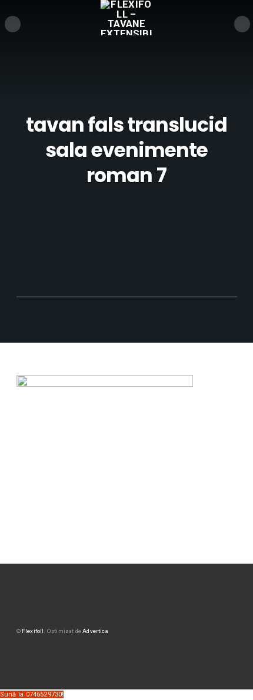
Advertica (95, 631)
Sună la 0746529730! (32, 694)
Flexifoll (33, 631)
